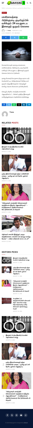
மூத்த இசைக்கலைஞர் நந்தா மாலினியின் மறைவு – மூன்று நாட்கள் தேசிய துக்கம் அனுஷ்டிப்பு (15, 176)
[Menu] (3, 3)
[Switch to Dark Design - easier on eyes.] (27, 3)
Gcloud (26, 422)
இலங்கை (4, 12)
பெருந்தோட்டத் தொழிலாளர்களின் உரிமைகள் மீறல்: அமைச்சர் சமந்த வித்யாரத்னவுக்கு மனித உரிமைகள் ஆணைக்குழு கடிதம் (21, 304)
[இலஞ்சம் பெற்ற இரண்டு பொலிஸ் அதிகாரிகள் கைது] (16, 135)
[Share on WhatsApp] (23, 37)
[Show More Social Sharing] (29, 37)
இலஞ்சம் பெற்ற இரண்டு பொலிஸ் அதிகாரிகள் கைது (12, 148)
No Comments (7, 33)
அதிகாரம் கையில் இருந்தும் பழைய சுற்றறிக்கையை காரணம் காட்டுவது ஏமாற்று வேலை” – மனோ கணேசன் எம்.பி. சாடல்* (16, 236)
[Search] (30, 3)
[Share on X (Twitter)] (14, 37)
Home (3, 8)
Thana (9, 30)
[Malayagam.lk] (16, 3)
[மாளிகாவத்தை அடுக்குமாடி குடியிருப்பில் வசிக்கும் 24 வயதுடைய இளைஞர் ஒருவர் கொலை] (16, 51)
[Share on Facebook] (6, 37)
